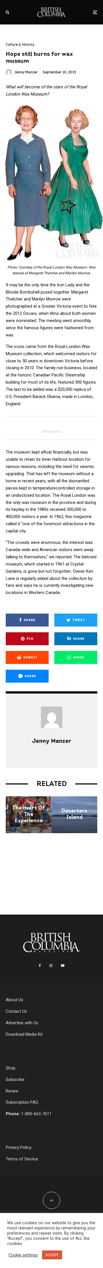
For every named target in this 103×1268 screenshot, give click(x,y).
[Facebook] (40, 965)
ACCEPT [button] (52, 1255)
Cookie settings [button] (23, 1255)
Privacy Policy (18, 1147)
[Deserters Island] (74, 814)
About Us (14, 999)
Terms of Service (22, 1159)
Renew (12, 1091)
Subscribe (15, 1079)
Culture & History (20, 44)
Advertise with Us (22, 1022)
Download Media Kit (24, 1034)
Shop (10, 1068)
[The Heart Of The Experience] (29, 814)
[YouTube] (63, 965)
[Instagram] (51, 965)
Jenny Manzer (26, 72)
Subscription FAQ (22, 1102)
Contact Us (16, 1011)
